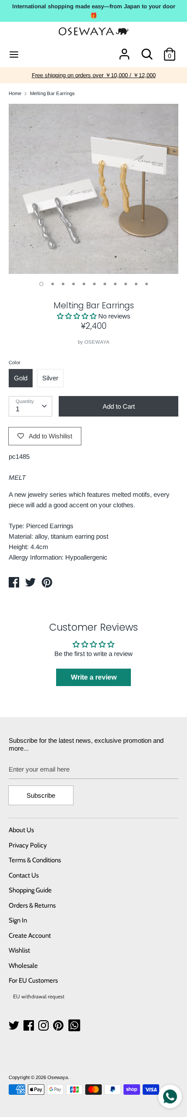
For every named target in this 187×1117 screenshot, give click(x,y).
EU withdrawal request (38, 996)
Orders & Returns (32, 905)
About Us (21, 830)
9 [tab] (125, 284)
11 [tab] (146, 284)
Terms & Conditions (35, 860)
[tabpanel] (93, 189)
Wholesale (23, 966)
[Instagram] (44, 1025)
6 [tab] (94, 284)
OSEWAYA (97, 342)
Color (14, 362)
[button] (77, 316)
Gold (20, 378)
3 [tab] (63, 284)
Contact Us (24, 875)
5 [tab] (84, 284)
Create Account (30, 935)
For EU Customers (33, 980)
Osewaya (57, 1077)
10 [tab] (136, 284)
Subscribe (41, 795)
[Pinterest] (59, 1025)
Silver (50, 378)
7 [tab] (105, 284)
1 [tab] (41, 284)
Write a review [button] (94, 677)
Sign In (18, 920)
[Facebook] (29, 1025)
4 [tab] (73, 284)
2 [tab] (52, 284)
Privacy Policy (28, 845)
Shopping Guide (30, 890)
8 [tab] (115, 284)
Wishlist (19, 950)
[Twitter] (15, 1025)
